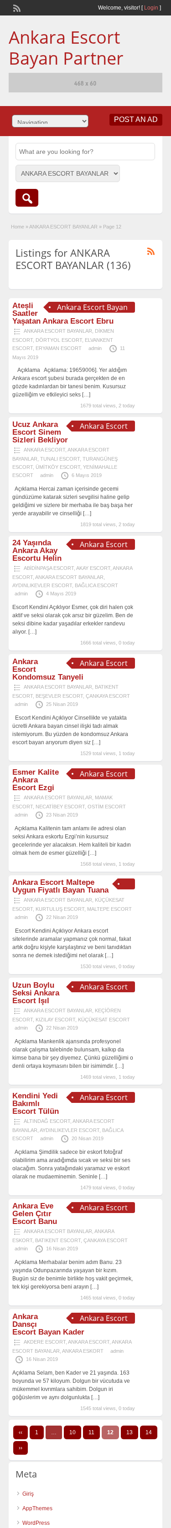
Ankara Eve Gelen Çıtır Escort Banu (34, 1214)
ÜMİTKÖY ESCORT (58, 467)
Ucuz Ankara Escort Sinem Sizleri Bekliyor (40, 432)
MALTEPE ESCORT (109, 909)
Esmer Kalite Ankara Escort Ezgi (35, 780)
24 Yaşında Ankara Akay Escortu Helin (37, 550)
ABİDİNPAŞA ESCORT (49, 568)
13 (129, 1432)
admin (95, 348)
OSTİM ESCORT (107, 806)
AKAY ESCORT (93, 568)
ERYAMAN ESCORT (59, 348)
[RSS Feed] (16, 7)
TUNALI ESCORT (60, 459)
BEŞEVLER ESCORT (59, 696)
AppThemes (37, 1508)
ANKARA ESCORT (44, 449)
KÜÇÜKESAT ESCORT (104, 1019)
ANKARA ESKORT (83, 1351)
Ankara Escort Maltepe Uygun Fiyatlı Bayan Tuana (60, 886)
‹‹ (20, 1432)
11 (91, 1432)
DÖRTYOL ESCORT (59, 340)
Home (17, 226)
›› (20, 1448)
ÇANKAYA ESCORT (108, 696)
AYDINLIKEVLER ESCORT (42, 585)
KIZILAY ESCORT (55, 1019)
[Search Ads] (27, 198)
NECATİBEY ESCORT (60, 806)
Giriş (28, 1494)
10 (72, 1432)
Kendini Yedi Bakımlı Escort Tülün (35, 1103)
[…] (86, 394)
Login (151, 8)
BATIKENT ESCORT (58, 1240)
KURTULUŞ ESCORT (60, 909)
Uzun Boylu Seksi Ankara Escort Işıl (35, 993)
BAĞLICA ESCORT (96, 585)
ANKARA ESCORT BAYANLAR (63, 226)
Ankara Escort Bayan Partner (66, 47)
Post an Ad (136, 119)
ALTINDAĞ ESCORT (47, 1121)
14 (148, 1432)
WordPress (36, 1523)
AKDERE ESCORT (45, 1342)
